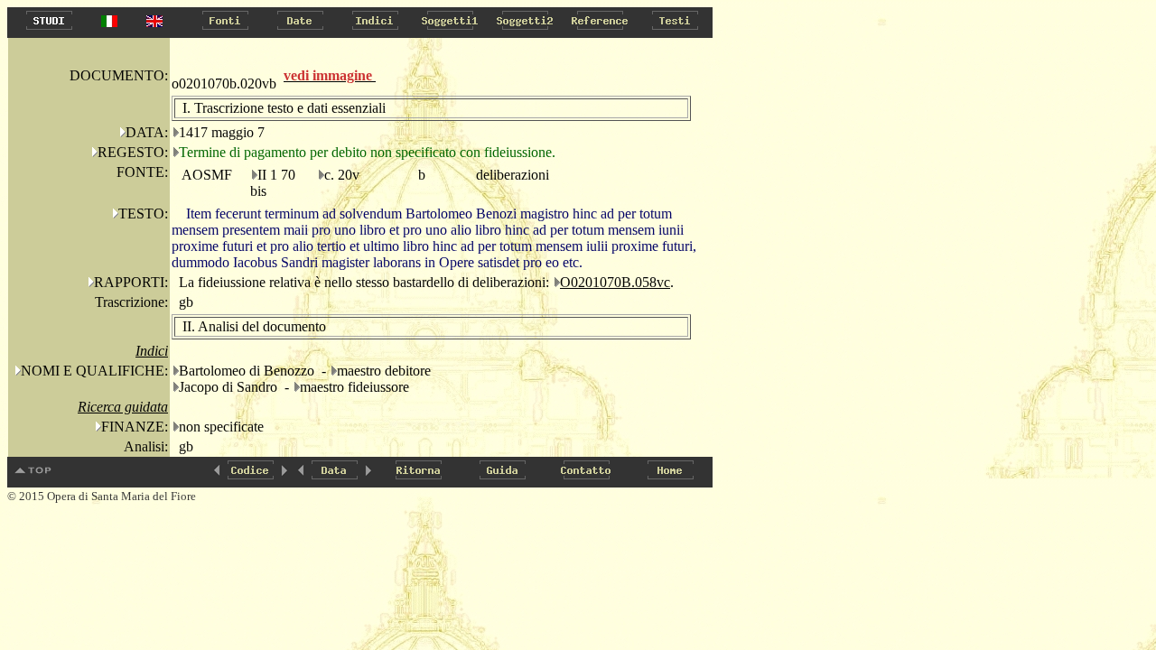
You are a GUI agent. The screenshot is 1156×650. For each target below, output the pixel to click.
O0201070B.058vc (615, 282)
